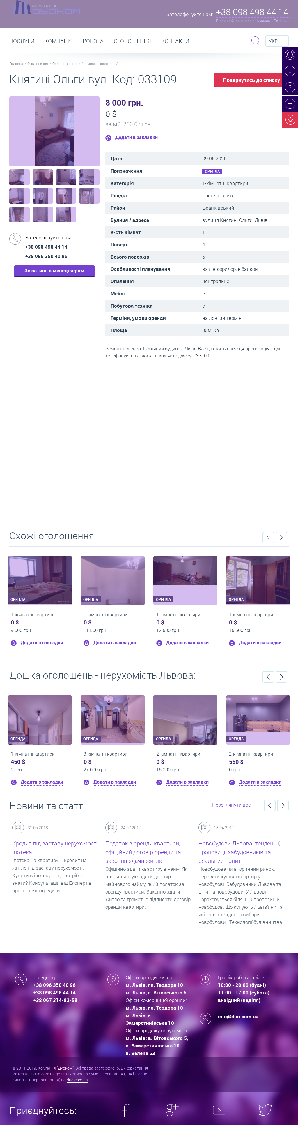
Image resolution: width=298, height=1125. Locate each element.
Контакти (175, 41)
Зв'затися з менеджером (54, 270)
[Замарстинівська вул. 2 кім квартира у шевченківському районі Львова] (258, 713)
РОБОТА (93, 41)
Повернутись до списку (251, 79)
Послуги (21, 41)
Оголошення (132, 41)
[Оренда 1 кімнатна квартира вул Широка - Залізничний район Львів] (185, 570)
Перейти (149, 442)
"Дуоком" (65, 1068)
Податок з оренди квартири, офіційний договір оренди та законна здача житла (143, 852)
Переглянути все (231, 804)
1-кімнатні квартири (98, 63)
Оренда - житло (64, 63)
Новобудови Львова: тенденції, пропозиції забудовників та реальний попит (239, 852)
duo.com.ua (77, 1079)
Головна (16, 63)
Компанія (58, 41)
